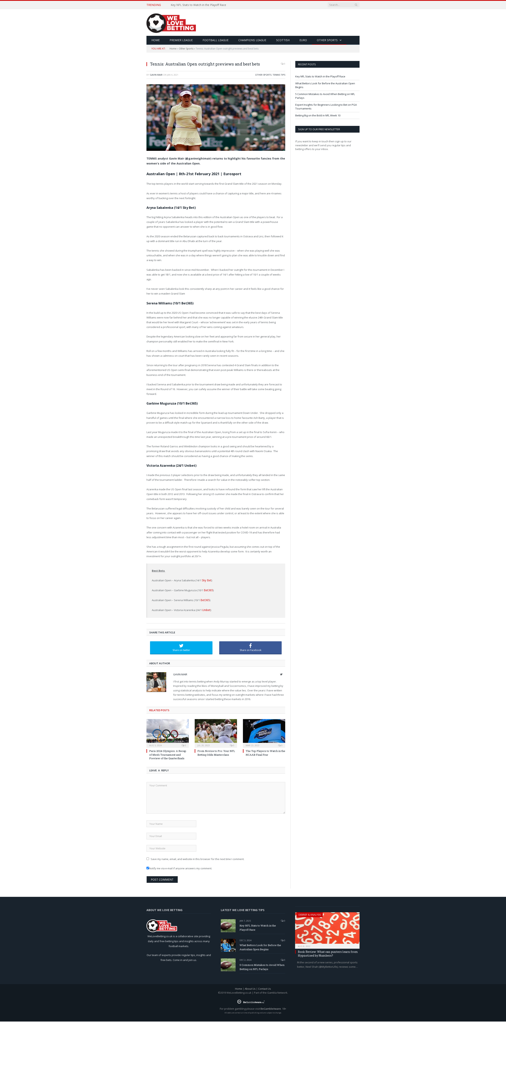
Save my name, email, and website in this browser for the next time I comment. (197, 857)
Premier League (181, 40)
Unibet (206, 609)
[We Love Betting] (171, 22)
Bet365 (208, 589)
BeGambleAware (271, 1007)
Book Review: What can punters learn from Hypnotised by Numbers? (328, 952)
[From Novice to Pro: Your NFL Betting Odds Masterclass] (216, 731)
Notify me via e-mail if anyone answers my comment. (180, 867)
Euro (303, 40)
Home (173, 48)
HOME (155, 40)
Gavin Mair (156, 74)
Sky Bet (206, 580)
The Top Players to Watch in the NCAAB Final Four (265, 751)
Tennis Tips (279, 74)
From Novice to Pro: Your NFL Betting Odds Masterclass (216, 751)
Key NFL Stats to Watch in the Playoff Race (320, 76)
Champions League (252, 40)
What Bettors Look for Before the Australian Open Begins (208, 5)
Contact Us (264, 987)
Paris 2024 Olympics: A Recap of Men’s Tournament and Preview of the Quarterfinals (167, 753)
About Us (250, 987)
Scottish (283, 40)
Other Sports (327, 40)
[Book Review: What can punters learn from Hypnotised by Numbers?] (327, 928)
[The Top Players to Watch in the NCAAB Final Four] (264, 731)
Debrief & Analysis (309, 913)
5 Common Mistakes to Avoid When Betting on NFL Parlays (262, 965)
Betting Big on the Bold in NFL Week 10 (317, 115)
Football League (215, 40)
